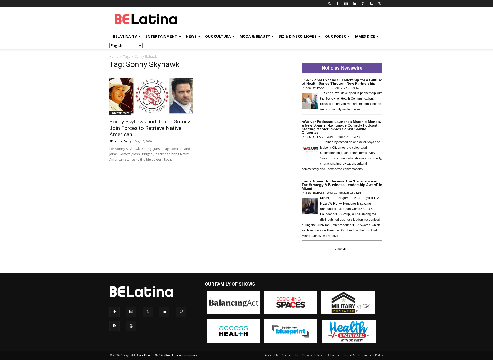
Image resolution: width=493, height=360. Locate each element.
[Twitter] (380, 3)
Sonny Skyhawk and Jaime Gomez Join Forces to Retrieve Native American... (150, 128)
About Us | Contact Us (281, 355)
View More (342, 249)
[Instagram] (346, 3)
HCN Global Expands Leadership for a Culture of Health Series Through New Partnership (342, 81)
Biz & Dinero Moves (297, 36)
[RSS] (371, 3)
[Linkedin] (354, 3)
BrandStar (143, 355)
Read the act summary (181, 355)
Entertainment (161, 36)
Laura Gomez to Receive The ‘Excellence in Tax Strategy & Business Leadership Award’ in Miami (342, 184)
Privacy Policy (312, 355)
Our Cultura (218, 36)
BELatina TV (125, 36)
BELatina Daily (120, 141)
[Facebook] (337, 3)
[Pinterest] (363, 3)
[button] (330, 3)
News (191, 36)
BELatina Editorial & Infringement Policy (355, 355)
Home (113, 56)
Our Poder (335, 36)
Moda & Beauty (255, 36)
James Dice (365, 36)
